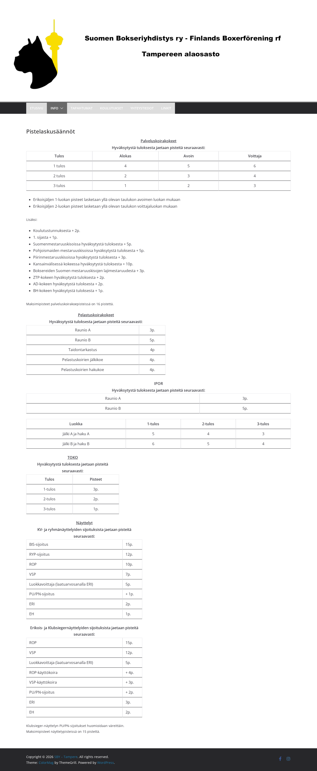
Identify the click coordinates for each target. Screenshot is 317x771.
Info (54, 108)
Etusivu (36, 108)
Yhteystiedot (142, 108)
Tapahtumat (82, 108)
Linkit (166, 108)
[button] (60, 108)
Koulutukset (111, 108)
